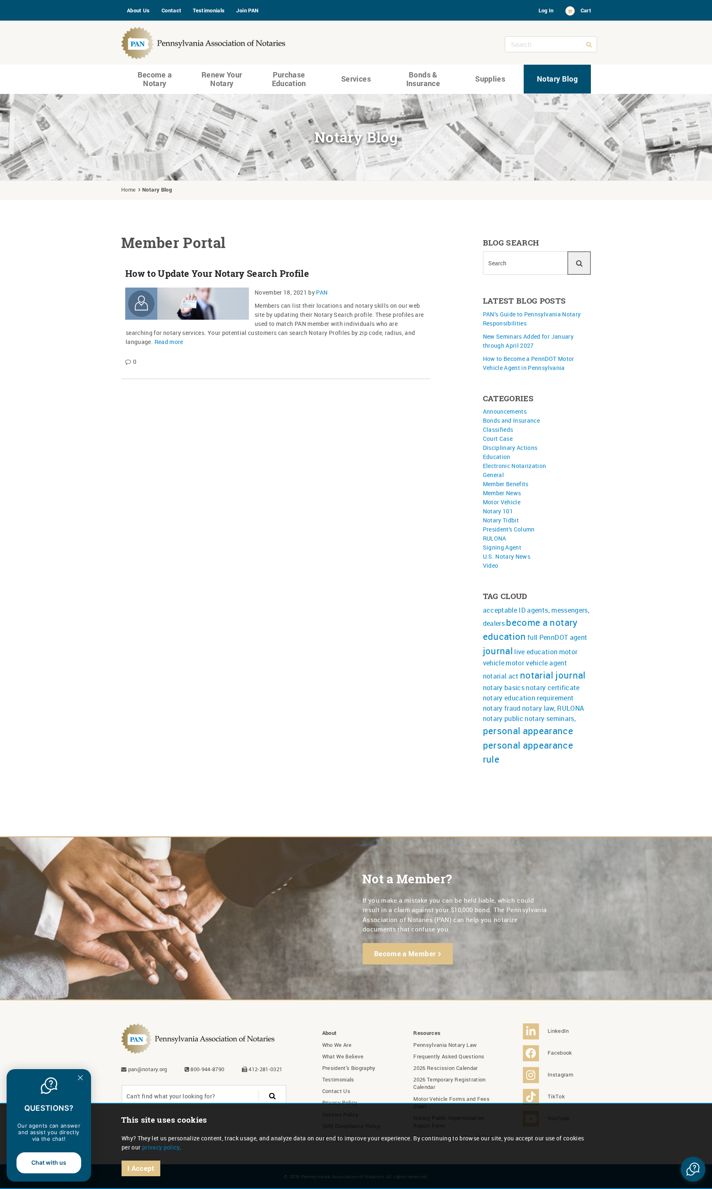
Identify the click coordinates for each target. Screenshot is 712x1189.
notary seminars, (550, 718)
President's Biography (349, 1068)
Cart (586, 10)
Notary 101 (498, 511)
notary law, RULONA (553, 708)
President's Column (509, 529)
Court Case (498, 438)
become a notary (541, 622)
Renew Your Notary (221, 79)
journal (498, 651)
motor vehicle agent (536, 662)
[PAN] (203, 41)
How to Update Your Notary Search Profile (217, 273)
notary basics (504, 687)
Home (128, 189)
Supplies (490, 79)
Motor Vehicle (502, 502)
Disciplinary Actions (510, 448)
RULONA (494, 538)
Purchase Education (289, 79)
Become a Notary (155, 79)
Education (497, 457)
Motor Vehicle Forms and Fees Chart (451, 1102)
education (504, 636)
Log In (546, 10)
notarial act (501, 676)
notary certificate (552, 687)
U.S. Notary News (507, 556)
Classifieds (498, 429)
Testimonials (209, 10)
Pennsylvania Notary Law (445, 1045)
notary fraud (502, 708)
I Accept (141, 1168)
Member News (502, 493)
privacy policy (161, 1147)
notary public (503, 718)
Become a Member (405, 953)
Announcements (505, 411)
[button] (693, 1169)
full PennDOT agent (557, 637)
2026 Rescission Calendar (445, 1068)
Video (491, 565)
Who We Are (337, 1045)
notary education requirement (528, 697)
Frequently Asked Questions (448, 1056)
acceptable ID (504, 610)
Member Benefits (506, 484)
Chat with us (48, 1162)
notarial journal (553, 675)
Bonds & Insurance (423, 79)
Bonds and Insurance (511, 420)
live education (535, 651)
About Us (138, 10)
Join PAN (247, 10)
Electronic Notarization (514, 466)
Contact (171, 10)
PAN (322, 292)
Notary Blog (557, 79)
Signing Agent (502, 547)
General (493, 475)
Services (356, 79)
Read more (169, 342)
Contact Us (336, 1091)
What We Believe (343, 1056)
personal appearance (528, 731)
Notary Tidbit (501, 520)
